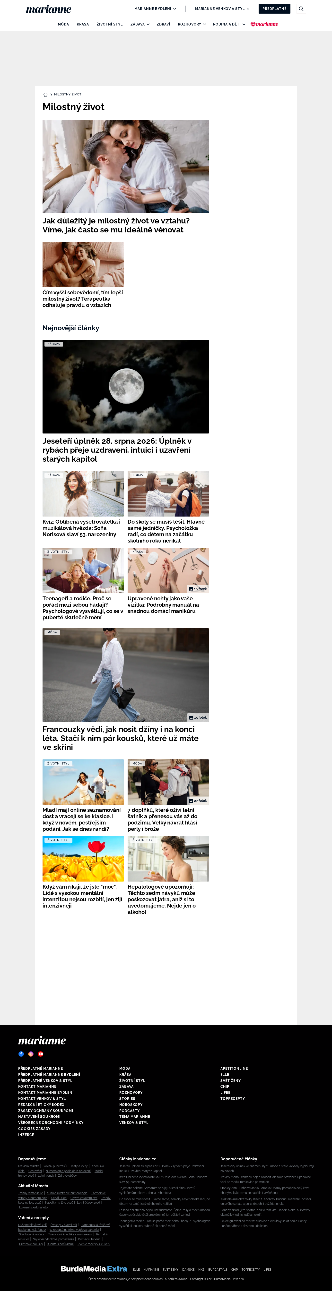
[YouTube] (41, 1054)
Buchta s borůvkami (60, 1244)
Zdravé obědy (67, 1175)
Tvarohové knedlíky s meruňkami (70, 1234)
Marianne (151, 1269)
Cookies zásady (34, 1129)
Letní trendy (46, 1175)
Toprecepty (232, 1099)
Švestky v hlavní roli (64, 1225)
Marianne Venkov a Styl (220, 9)
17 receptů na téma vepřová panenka (74, 1230)
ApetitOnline (234, 1068)
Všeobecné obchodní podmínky (51, 1123)
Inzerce (26, 1135)
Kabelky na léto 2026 (59, 1202)
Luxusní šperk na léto (33, 1207)
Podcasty (129, 1111)
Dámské (188, 1269)
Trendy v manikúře (30, 1193)
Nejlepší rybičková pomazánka (53, 1239)
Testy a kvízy (79, 1166)
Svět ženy (230, 1081)
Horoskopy (131, 1105)
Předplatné (274, 9)
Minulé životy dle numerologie (67, 1193)
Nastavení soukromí (39, 1117)
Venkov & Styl (134, 1123)
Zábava (138, 24)
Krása (83, 24)
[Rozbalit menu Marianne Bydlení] (173, 8)
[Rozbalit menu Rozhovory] (203, 24)
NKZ (201, 1269)
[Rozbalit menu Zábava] (147, 24)
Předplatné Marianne (40, 1068)
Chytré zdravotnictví (83, 1198)
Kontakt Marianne (37, 1086)
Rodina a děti (227, 24)
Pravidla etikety (28, 1166)
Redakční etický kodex (41, 1105)
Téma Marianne (134, 1117)
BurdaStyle (217, 1269)
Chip (224, 1086)
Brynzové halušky (31, 1244)
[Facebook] (21, 1054)
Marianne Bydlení (152, 9)
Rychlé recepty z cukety (94, 1244)
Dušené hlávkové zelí (32, 1225)
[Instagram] (31, 1054)
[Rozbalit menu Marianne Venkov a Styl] (247, 8)
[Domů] (52, 9)
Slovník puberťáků (55, 1166)
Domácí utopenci (89, 1239)
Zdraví (163, 24)
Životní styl (110, 24)
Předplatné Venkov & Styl (45, 1081)
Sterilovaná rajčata (31, 1234)
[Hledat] (301, 9)
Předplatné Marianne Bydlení (49, 1075)
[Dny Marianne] (264, 24)
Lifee (225, 1093)
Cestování (35, 1171)
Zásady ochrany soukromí (45, 1111)
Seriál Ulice (59, 1198)
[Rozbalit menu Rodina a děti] (243, 24)
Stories (127, 1099)
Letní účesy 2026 (88, 1202)
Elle (224, 1075)
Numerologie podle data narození (68, 1171)
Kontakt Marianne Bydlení (46, 1093)
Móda (63, 24)
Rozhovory (189, 24)
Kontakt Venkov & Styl (42, 1099)
